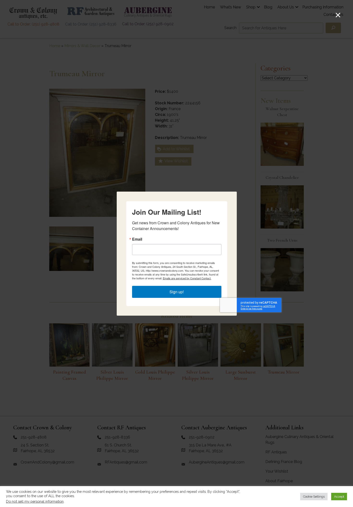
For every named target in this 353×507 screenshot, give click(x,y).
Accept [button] (339, 496)
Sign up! (177, 291)
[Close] (338, 15)
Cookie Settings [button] (314, 496)
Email (137, 239)
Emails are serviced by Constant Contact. (187, 278)
